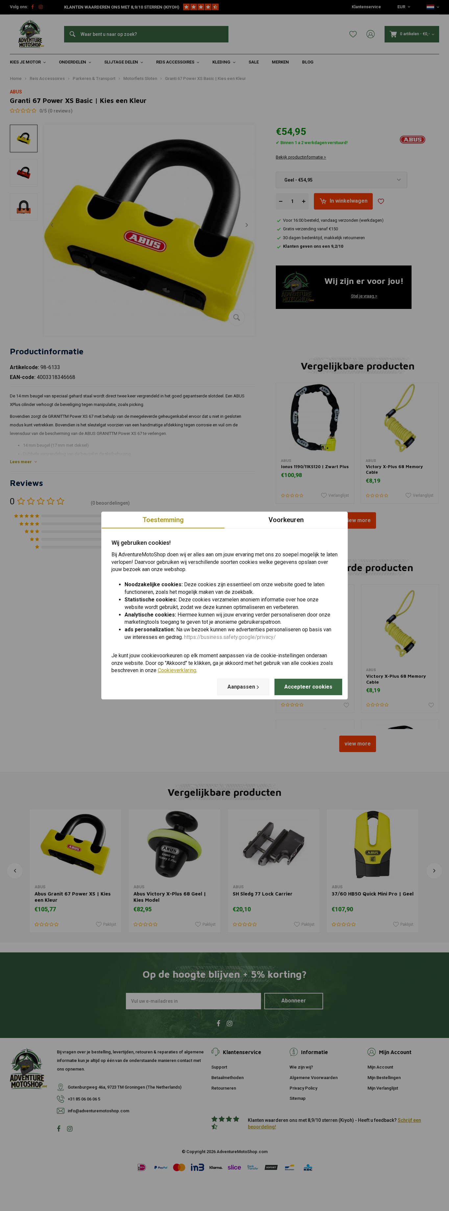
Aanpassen (241, 687)
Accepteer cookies (308, 687)
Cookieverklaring (177, 671)
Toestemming (163, 520)
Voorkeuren (286, 520)
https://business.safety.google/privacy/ (230, 637)
